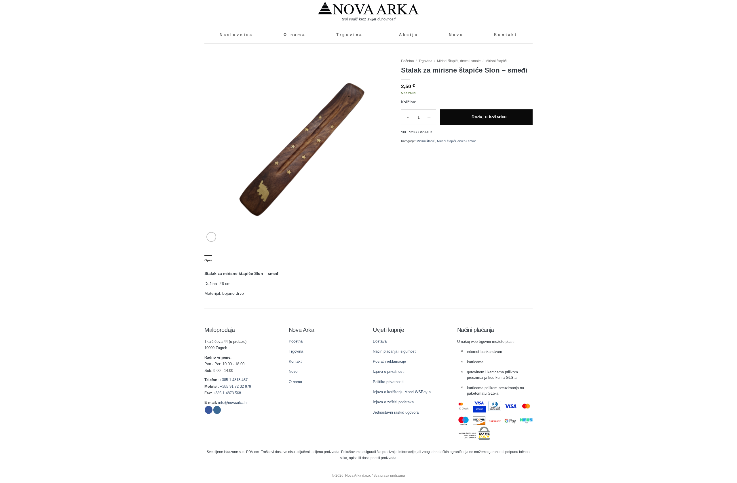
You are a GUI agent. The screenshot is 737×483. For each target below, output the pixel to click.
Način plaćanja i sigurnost (394, 351)
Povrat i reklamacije (389, 361)
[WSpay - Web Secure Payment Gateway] (474, 433)
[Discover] (479, 421)
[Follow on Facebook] (208, 410)
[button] (206, 12)
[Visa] (510, 406)
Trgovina (349, 35)
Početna (407, 61)
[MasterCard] (526, 406)
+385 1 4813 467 (234, 380)
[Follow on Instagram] (217, 410)
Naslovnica (236, 35)
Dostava (380, 341)
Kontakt (505, 35)
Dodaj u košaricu (489, 117)
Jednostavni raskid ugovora (396, 412)
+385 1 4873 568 (227, 393)
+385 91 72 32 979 (235, 386)
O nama (295, 35)
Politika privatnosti (388, 382)
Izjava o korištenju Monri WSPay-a (402, 392)
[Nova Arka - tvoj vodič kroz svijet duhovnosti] (368, 8)
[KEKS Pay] (526, 420)
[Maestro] (463, 420)
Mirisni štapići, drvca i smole (459, 61)
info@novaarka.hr (233, 402)
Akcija (408, 35)
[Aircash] (495, 420)
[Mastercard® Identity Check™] (463, 406)
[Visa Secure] (479, 406)
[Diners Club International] (495, 406)
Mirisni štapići (496, 61)
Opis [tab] (208, 260)
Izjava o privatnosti (388, 371)
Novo (456, 35)
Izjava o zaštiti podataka (393, 402)
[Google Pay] (510, 420)
